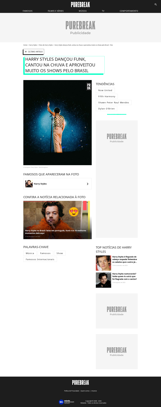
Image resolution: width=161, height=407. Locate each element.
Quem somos (85, 391)
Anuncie (94, 391)
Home (25, 45)
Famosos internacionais (40, 259)
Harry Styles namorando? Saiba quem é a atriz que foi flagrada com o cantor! (124, 276)
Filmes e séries (56, 11)
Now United (105, 90)
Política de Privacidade (71, 391)
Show (60, 253)
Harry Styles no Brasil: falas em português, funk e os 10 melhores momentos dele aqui (55, 231)
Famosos (28, 11)
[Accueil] (80, 4)
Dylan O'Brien (106, 108)
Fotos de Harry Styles (46, 45)
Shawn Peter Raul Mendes (113, 102)
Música (83, 11)
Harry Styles (33, 45)
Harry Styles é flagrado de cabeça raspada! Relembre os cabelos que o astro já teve (124, 260)
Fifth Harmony (106, 96)
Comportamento (129, 11)
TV (103, 11)
